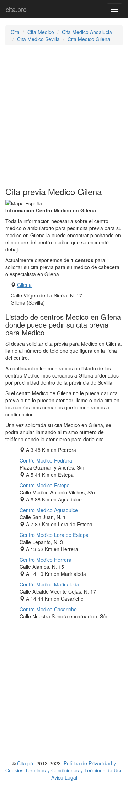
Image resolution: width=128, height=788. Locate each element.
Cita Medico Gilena (89, 38)
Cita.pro (26, 763)
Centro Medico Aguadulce (49, 510)
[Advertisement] (64, 116)
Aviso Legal (64, 777)
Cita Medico (40, 31)
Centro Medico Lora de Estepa (54, 534)
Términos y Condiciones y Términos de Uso (74, 770)
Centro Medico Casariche (48, 609)
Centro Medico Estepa (45, 485)
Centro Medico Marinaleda (49, 584)
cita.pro (16, 9)
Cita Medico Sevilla (38, 38)
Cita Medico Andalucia (87, 31)
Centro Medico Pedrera (46, 460)
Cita (15, 31)
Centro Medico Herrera (45, 559)
